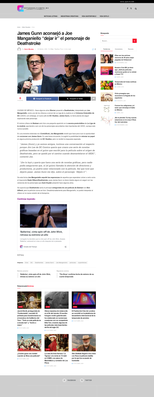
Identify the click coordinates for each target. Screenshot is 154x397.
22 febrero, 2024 (42, 49)
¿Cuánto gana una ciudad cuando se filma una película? (28, 354)
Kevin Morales (29, 49)
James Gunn (50, 262)
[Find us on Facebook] (127, 8)
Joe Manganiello (61, 262)
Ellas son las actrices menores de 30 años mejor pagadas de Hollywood (124, 57)
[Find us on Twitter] (131, 8)
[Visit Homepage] (32, 8)
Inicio (18, 27)
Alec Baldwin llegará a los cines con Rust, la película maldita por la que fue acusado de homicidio (84, 357)
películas (73, 262)
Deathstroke (39, 262)
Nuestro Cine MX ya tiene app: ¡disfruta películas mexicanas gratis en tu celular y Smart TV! (126, 70)
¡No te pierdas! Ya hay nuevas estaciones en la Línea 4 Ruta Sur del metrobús (125, 119)
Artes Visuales (26, 27)
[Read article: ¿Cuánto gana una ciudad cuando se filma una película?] (29, 342)
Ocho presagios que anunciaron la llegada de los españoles (125, 95)
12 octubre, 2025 (50, 366)
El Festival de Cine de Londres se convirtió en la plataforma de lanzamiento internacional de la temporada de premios (84, 314)
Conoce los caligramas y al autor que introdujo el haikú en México (125, 107)
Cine (33, 27)
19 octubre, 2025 (23, 328)
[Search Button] (136, 8)
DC (32, 262)
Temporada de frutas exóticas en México (125, 83)
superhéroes (82, 262)
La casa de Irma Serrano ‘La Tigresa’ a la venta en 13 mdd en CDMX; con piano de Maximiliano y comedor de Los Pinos (56, 358)
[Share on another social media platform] (93, 99)
